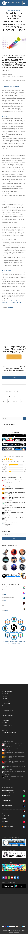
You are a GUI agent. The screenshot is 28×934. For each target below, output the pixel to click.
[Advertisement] (14, 325)
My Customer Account (7, 691)
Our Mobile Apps (6, 701)
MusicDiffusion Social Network (9, 732)
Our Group (4, 698)
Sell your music (5, 718)
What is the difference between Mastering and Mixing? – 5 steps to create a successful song (14, 21)
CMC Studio (10, 307)
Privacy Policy (5, 705)
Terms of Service (6, 703)
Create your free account (7, 715)
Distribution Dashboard (7, 713)
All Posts (10, 10)
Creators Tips (16, 10)
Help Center (4, 696)
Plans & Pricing (5, 720)
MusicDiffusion (18, 391)
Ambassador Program (7, 725)
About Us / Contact (6, 693)
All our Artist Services (7, 722)
